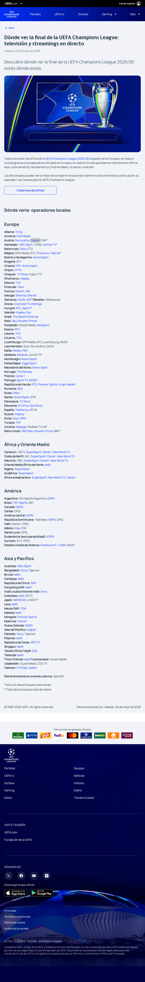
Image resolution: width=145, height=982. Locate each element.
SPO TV (35, 642)
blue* (16, 418)
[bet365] (100, 735)
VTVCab (22, 668)
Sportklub (36, 405)
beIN (48, 465)
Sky (14, 321)
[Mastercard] (72, 735)
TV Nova (25, 401)
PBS (24, 350)
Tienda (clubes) (84, 798)
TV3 (18, 283)
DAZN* (33, 380)
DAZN (19, 507)
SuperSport (33, 452)
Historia (79, 783)
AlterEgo (36, 304)
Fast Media (23, 236)
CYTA (17, 270)
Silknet (31, 295)
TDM (23, 608)
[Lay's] (45, 735)
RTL (18, 308)
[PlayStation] (31, 735)
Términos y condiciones (17, 916)
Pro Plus (23, 405)
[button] (109, 14)
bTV (18, 261)
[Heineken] (18, 735)
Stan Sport (24, 566)
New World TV (61, 452)
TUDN (62, 545)
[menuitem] (38, 14)
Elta (34, 651)
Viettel (32, 668)
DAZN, (22, 300)
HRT (18, 266)
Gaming (9, 790)
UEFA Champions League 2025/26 (67, 158)
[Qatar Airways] (127, 735)
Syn (28, 312)
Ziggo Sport (29, 363)
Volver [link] (11, 27)
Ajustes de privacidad (16, 928)
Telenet (55, 253)
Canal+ (36, 240)
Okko (16, 393)
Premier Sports (27, 617)
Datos (8, 798)
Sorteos (9, 783)
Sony (24, 570)
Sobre (78, 790)
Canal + (20, 376)
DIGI (20, 389)
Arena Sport (40, 257)
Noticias (79, 776)
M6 (28, 291)
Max (17, 528)
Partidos (9, 768)
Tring (18, 232)
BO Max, (28, 431)
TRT (18, 422)
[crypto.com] (86, 735)
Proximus (43, 253)
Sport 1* (27, 308)
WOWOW (19, 600)
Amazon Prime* (27, 321)
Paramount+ (48, 545)
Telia (21, 287)
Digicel (31, 630)
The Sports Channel (26, 317)
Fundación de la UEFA (18, 840)
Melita (17, 350)
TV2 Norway (24, 372)
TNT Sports (20, 503)
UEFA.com (10, 832)
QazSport (43, 325)
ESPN (50, 498)
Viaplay (24, 278)
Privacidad (10, 910)
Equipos (79, 768)
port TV (23, 380)
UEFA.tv (9, 776)
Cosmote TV (22, 304)
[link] (35, 14)
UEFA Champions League (11, 14)
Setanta (21, 295)
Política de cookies (14, 922)
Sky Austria (22, 240)
